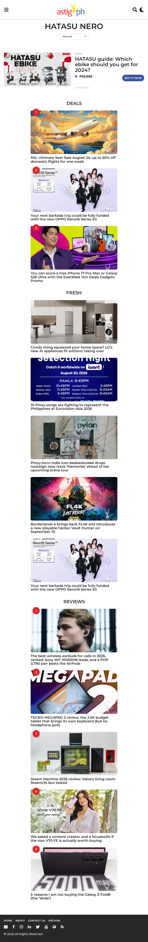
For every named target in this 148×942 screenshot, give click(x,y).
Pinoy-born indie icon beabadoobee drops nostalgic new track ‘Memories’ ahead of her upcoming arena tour (70, 467)
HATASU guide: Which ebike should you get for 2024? (106, 64)
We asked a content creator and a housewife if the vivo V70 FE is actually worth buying (72, 839)
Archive (54, 920)
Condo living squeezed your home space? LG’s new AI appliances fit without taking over (71, 349)
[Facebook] (14, 927)
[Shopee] (54, 927)
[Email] (6, 927)
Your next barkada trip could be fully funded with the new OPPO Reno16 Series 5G (70, 217)
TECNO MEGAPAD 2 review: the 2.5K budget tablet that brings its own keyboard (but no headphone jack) (69, 721)
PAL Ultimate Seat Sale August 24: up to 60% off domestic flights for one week (73, 160)
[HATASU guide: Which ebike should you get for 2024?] (37, 69)
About (20, 920)
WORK (78, 54)
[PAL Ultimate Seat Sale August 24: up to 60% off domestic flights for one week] (74, 132)
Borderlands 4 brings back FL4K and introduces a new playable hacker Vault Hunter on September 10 (73, 528)
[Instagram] (21, 927)
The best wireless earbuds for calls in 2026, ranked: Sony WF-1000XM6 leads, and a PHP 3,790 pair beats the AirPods (69, 660)
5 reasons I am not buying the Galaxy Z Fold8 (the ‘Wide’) (70, 896)
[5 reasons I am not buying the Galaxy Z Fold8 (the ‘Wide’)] (74, 869)
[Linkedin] (29, 927)
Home (8, 920)
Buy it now (133, 78)
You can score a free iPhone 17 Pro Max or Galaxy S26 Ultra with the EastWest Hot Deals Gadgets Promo (74, 277)
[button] (6, 10)
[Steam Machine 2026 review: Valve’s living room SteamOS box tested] (74, 753)
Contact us (36, 920)
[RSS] (62, 927)
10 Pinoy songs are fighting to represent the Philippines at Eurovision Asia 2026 (69, 407)
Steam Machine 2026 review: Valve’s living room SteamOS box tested (73, 781)
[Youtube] (46, 927)
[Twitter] (38, 927)
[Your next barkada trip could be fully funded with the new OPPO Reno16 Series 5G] (74, 190)
